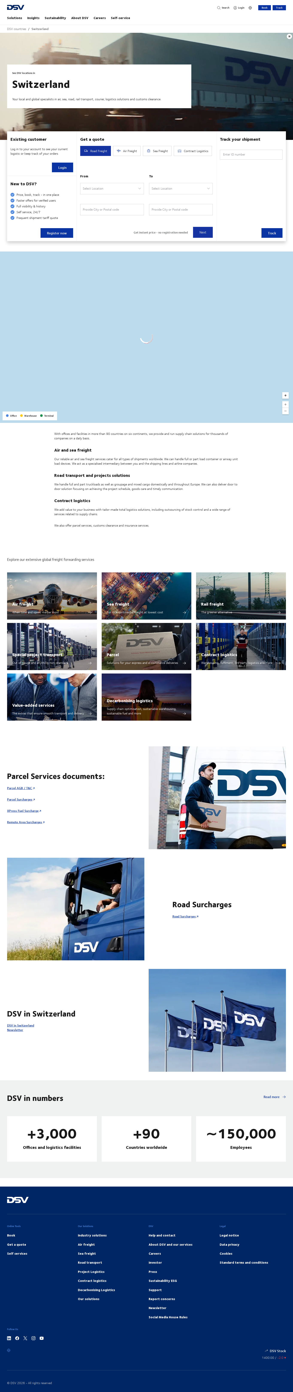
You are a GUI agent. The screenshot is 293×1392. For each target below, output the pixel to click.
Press (153, 1271)
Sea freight (118, 603)
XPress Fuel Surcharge (23, 810)
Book (264, 7)
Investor (155, 1262)
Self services (17, 1253)
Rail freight (212, 603)
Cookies (226, 1253)
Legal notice (229, 1235)
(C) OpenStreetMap (273, 418)
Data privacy (229, 1244)
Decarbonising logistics (130, 700)
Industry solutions (92, 1235)
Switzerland (40, 28)
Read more (272, 1096)
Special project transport (37, 654)
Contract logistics (219, 654)
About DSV (79, 18)
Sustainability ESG (163, 1280)
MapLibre (254, 418)
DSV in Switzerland (20, 1025)
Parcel (113, 654)
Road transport (90, 1262)
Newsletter (15, 1029)
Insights (33, 18)
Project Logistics (91, 1271)
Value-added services (33, 705)
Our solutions (88, 1298)
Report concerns (162, 1298)
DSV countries (16, 29)
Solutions (14, 18)
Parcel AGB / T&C (19, 788)
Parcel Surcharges (19, 799)
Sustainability (55, 18)
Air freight (22, 603)
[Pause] (289, 36)
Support (155, 1289)
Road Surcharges (184, 916)
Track (279, 7)
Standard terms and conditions (244, 1262)
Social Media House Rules (168, 1317)
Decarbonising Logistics (96, 1289)
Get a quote (16, 1244)
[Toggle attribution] (288, 418)
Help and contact (162, 1235)
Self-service (120, 18)
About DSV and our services (170, 1244)
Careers (100, 18)
